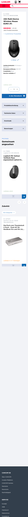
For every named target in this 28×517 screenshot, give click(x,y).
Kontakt (4, 504)
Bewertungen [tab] (8, 128)
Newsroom (5, 489)
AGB (3, 507)
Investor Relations (7, 480)
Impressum (5, 510)
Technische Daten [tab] (9, 113)
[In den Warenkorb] (13, 196)
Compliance (5, 516)
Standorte (5, 486)
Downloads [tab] (7, 121)
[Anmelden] (15, 2)
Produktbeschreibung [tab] (11, 105)
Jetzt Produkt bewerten (10, 30)
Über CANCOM (6, 477)
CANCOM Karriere (7, 483)
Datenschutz (6, 513)
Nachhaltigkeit (6, 492)
